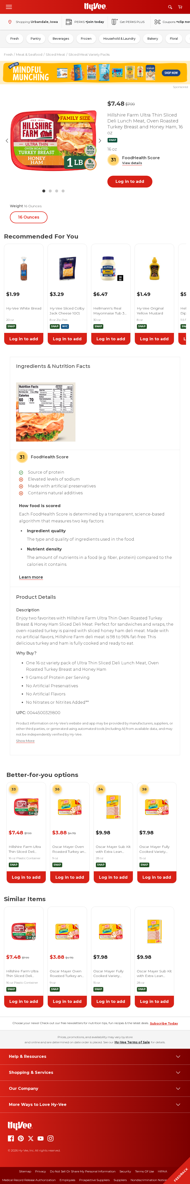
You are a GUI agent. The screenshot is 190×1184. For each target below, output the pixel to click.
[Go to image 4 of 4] (63, 191)
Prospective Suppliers (94, 1180)
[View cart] (180, 7)
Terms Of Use (144, 1171)
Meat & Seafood (29, 54)
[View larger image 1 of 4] (53, 140)
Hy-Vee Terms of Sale (132, 1042)
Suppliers (120, 1180)
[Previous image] (7, 141)
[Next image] (100, 141)
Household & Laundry (119, 38)
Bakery (152, 38)
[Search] (170, 7)
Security (125, 1171)
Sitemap (25, 1171)
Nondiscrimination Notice (149, 1180)
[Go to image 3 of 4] (56, 191)
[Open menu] (9, 7)
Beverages (61, 38)
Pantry (36, 38)
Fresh (14, 38)
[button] (132, 163)
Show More (25, 741)
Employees (67, 1180)
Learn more (31, 577)
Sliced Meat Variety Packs (89, 54)
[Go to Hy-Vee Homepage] (95, 7)
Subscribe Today (164, 1023)
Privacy (40, 1171)
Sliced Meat (55, 54)
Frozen (86, 38)
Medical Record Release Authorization (29, 1180)
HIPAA (162, 1171)
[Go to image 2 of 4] (50, 191)
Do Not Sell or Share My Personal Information (83, 1171)
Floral (174, 38)
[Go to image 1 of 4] (44, 191)
